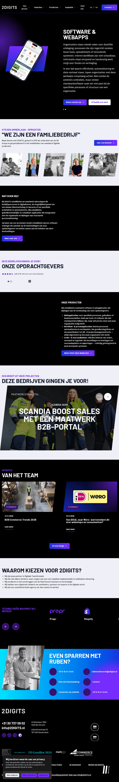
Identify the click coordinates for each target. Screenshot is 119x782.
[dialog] (27, 767)
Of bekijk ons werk (99, 102)
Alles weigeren (12, 775)
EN (97, 7)
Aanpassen (43, 775)
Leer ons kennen (104, 143)
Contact (108, 7)
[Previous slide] (99, 396)
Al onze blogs (58, 546)
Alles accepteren (29, 775)
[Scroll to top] (106, 769)
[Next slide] (107, 396)
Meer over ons (11, 238)
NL (91, 7)
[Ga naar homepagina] (9, 7)
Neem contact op (73, 102)
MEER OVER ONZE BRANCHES (76, 353)
